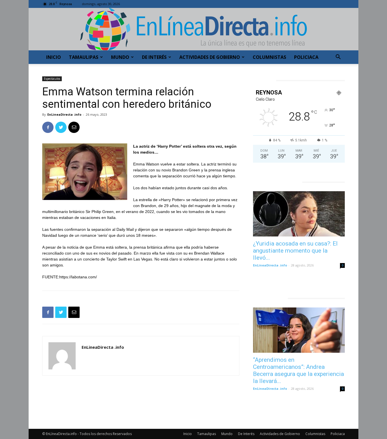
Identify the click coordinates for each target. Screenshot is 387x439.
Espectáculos (52, 79)
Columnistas (269, 57)
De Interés (154, 57)
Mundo (120, 57)
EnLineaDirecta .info (64, 114)
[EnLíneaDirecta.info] (193, 29)
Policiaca (306, 57)
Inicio (53, 57)
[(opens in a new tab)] (299, 213)
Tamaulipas (83, 57)
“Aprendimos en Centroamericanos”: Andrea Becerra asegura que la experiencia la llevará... (298, 370)
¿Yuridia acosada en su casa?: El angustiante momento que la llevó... (295, 250)
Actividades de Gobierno (209, 57)
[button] (338, 57)
